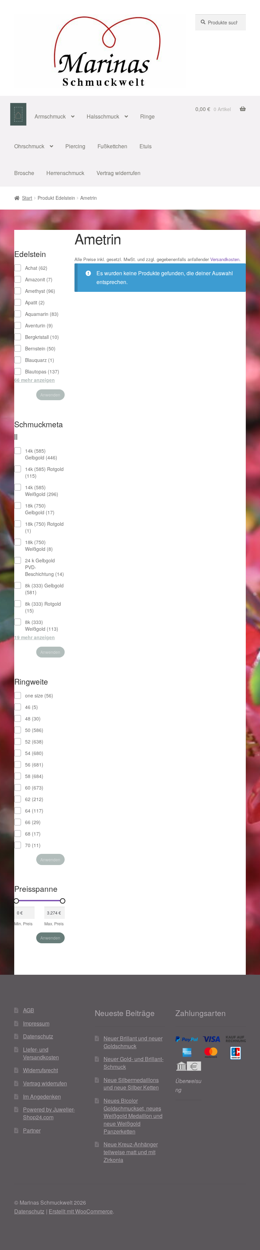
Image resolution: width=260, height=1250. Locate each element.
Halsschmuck (103, 116)
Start (27, 197)
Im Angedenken (42, 1096)
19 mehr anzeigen (34, 637)
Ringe (147, 116)
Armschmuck (50, 116)
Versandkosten (224, 259)
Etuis (145, 146)
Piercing (75, 146)
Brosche (24, 173)
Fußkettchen (112, 146)
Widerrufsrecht (40, 1070)
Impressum (36, 1023)
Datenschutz (38, 1036)
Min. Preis (23, 923)
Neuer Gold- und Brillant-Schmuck (134, 1063)
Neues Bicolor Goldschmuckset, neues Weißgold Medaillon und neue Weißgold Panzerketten (133, 1116)
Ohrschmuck (29, 146)
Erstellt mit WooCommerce (81, 1211)
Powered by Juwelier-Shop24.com (49, 1113)
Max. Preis (54, 923)
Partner (32, 1130)
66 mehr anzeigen (34, 379)
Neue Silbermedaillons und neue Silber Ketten (131, 1084)
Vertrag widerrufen (118, 173)
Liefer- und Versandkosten (41, 1053)
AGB (28, 1010)
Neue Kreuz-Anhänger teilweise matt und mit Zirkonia (131, 1151)
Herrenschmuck (65, 173)
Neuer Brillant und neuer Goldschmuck (133, 1042)
